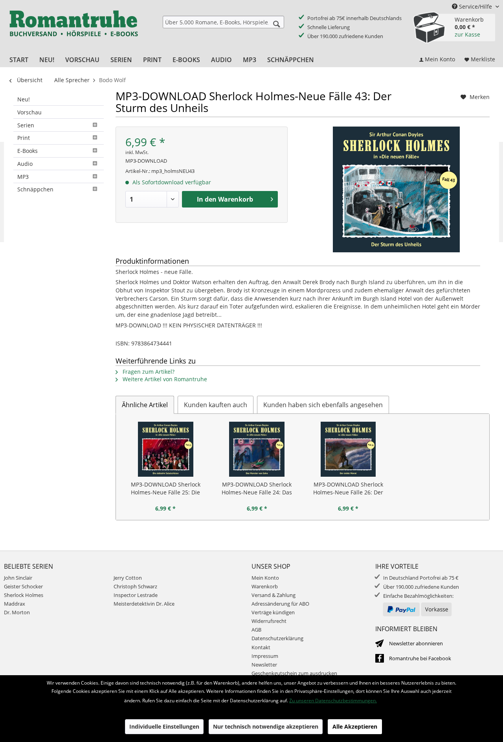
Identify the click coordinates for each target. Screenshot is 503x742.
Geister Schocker (23, 586)
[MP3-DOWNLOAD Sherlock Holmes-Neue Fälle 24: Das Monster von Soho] (257, 449)
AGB (256, 629)
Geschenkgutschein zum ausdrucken (294, 673)
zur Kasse (467, 34)
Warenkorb (265, 586)
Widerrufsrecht (269, 620)
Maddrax (14, 603)
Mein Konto (265, 577)
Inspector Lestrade (136, 595)
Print (23, 137)
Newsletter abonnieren (416, 643)
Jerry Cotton (128, 577)
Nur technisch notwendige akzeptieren (265, 726)
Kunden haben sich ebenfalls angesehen (323, 404)
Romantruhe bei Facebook (420, 658)
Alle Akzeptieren (354, 726)
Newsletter (264, 664)
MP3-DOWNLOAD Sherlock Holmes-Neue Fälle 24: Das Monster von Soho (257, 488)
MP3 (23, 176)
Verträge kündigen (273, 612)
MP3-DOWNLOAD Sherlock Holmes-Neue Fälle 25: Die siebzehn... (165, 488)
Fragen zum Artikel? (147, 371)
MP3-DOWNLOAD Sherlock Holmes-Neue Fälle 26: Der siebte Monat (348, 488)
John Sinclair (18, 577)
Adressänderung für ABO (280, 603)
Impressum (265, 655)
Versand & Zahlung (274, 595)
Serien (25, 125)
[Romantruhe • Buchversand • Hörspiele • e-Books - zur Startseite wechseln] (73, 29)
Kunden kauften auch (215, 404)
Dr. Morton (17, 612)
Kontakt (261, 647)
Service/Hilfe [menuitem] (475, 6)
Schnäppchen (35, 189)
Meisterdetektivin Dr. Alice (144, 603)
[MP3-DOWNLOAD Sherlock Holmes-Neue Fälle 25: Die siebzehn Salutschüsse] (165, 449)
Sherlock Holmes (23, 595)
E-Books (27, 150)
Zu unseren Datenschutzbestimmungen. (333, 700)
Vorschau (29, 112)
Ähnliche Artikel (145, 404)
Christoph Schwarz (135, 586)
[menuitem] (223, 22)
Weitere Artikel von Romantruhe (164, 379)
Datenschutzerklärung (277, 638)
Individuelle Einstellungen (164, 726)
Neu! (23, 99)
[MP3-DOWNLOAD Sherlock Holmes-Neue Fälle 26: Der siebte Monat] (348, 449)
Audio (25, 163)
